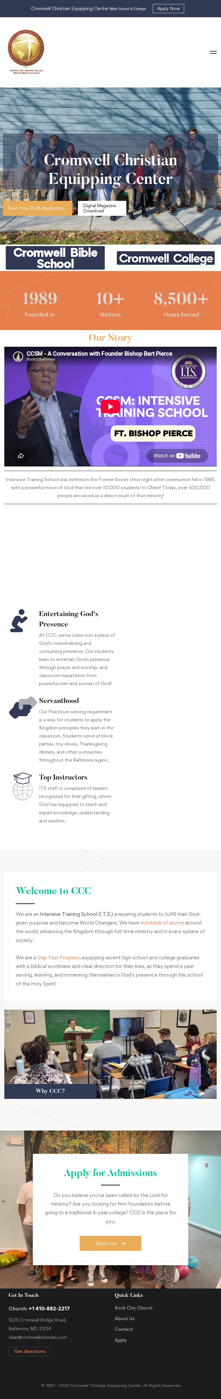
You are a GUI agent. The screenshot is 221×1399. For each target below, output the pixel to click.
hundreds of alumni (162, 923)
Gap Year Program (58, 957)
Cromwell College (166, 258)
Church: (39, 1308)
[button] (37, 208)
